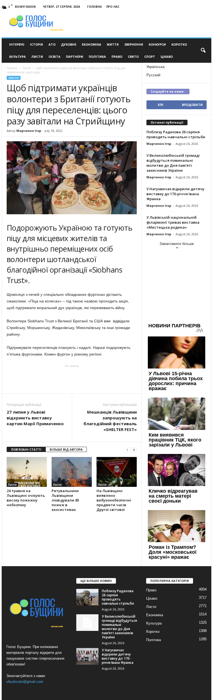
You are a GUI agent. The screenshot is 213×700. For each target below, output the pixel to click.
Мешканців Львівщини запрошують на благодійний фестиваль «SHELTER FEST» (110, 420)
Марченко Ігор (28, 131)
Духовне (68, 44)
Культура (17, 56)
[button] (203, 51)
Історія (36, 44)
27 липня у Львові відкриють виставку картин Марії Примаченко (35, 417)
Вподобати (192, 105)
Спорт (149, 56)
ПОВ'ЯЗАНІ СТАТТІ (26, 449)
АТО (52, 44)
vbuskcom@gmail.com (24, 682)
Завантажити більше (176, 244)
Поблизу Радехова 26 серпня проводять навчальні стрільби (175, 134)
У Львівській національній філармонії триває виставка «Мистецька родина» (172, 222)
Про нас (113, 7)
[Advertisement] (72, 379)
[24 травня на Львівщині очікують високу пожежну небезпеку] (27, 472)
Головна (94, 7)
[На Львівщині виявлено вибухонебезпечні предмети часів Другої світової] (117, 472)
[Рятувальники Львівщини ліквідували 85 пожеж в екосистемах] (72, 472)
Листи (37, 56)
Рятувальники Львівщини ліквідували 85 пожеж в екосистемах (65, 500)
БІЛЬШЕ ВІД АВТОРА (66, 449)
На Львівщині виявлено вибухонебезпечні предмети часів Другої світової (114, 500)
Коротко (179, 44)
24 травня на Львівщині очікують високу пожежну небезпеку (26, 497)
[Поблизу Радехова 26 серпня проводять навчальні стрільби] (87, 597)
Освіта (54, 56)
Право (116, 56)
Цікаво (167, 56)
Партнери (74, 56)
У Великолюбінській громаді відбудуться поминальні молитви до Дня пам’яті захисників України (173, 163)
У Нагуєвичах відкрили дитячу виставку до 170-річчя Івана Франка (175, 193)
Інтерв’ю (16, 44)
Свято (133, 56)
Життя (113, 44)
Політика (97, 56)
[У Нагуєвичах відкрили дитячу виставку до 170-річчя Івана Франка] (87, 656)
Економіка (91, 44)
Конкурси (157, 44)
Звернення (133, 44)
